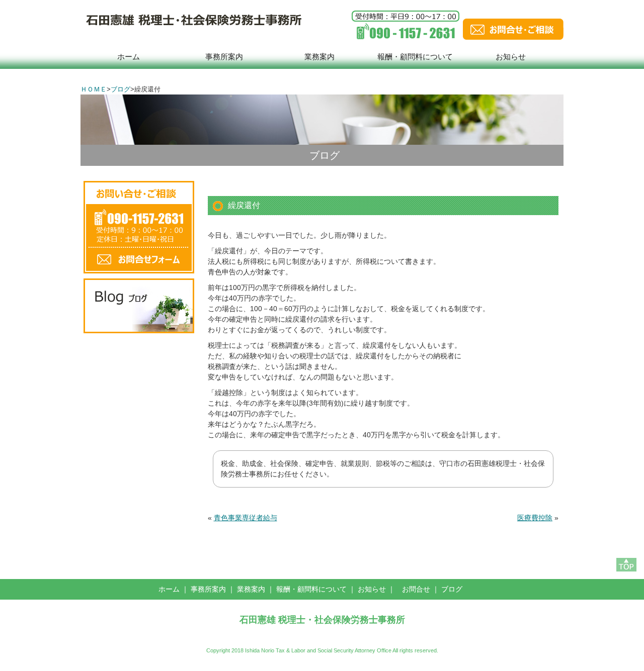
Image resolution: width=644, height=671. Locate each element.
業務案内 (319, 56)
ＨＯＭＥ (93, 89)
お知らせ (511, 56)
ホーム (128, 56)
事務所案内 (224, 56)
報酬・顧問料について (415, 56)
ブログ (120, 89)
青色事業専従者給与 (245, 518)
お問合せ (416, 589)
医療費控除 (534, 518)
